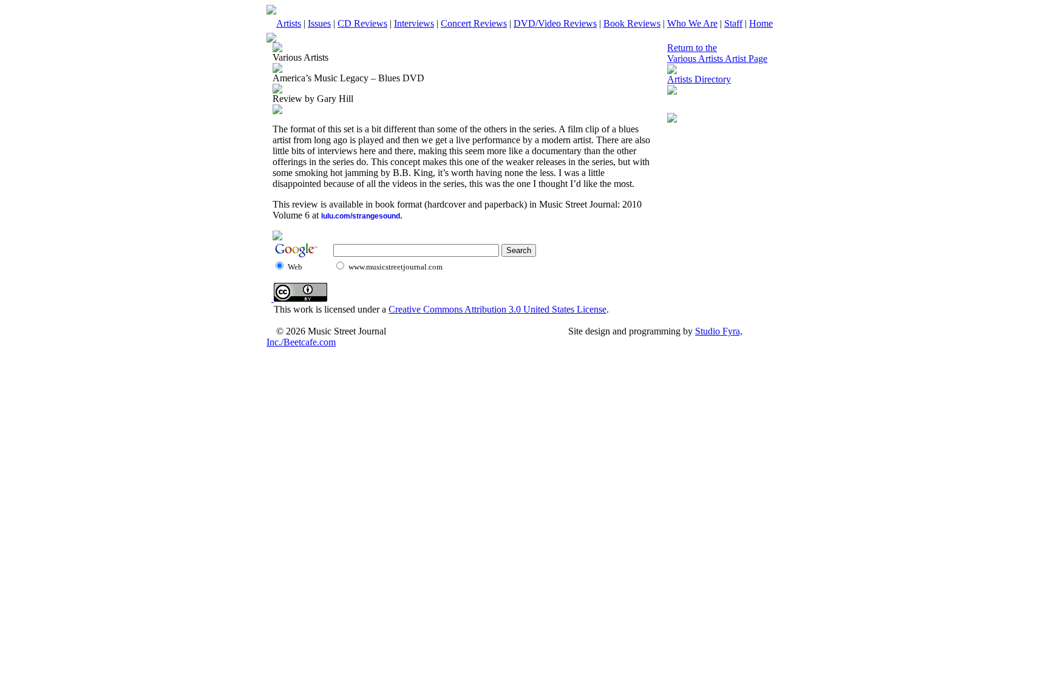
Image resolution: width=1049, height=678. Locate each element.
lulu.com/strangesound (360, 216)
